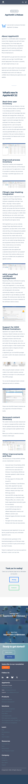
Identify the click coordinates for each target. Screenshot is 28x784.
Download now (5, 744)
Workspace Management (8, 702)
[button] (26, 2)
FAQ (3, 735)
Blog (3, 730)
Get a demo (5, 763)
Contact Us (4, 760)
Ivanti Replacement (6, 716)
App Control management (8, 709)
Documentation (6, 732)
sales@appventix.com (10, 690)
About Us (4, 758)
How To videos (5, 737)
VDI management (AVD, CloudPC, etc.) (11, 720)
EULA (3, 746)
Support (4, 765)
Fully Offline (5, 714)
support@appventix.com (12, 692)
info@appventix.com (7, 688)
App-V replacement (7, 711)
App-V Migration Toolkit (8, 751)
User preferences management (9, 723)
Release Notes (14, 11)
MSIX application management (9, 718)
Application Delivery (7, 700)
